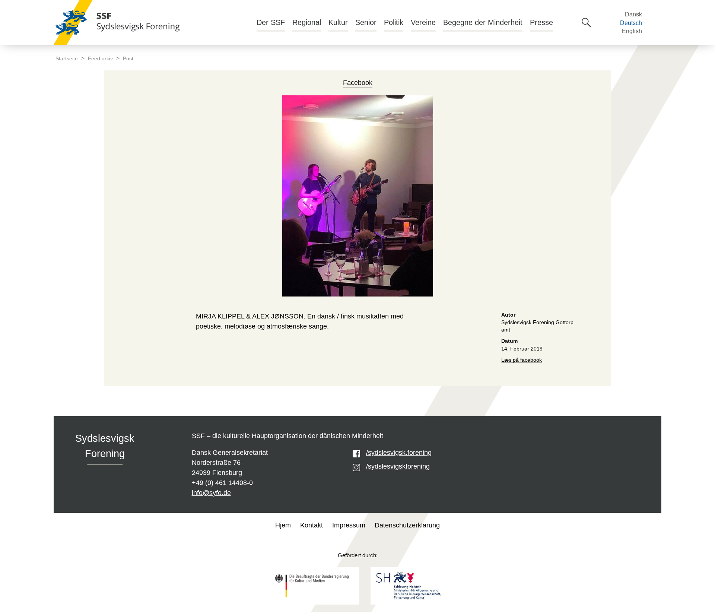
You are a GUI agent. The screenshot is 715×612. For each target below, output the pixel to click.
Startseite (66, 58)
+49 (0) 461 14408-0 (222, 482)
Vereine (423, 22)
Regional (306, 22)
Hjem (283, 525)
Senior (365, 22)
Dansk (633, 14)
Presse (541, 22)
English (632, 31)
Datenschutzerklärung (407, 525)
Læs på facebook (521, 360)
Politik (393, 22)
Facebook (357, 82)
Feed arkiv (100, 58)
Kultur (338, 22)
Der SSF (271, 22)
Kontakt (311, 525)
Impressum (348, 525)
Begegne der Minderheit (482, 22)
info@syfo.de (211, 493)
